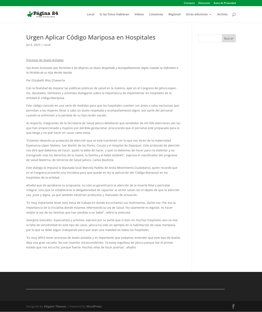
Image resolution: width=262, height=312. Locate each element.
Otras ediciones (197, 14)
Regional (174, 14)
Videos (139, 14)
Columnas (156, 14)
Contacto (189, 3)
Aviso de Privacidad (225, 3)
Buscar (229, 38)
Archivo (222, 14)
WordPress (94, 306)
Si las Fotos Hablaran (114, 14)
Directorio (204, 3)
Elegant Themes (55, 306)
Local (90, 14)
